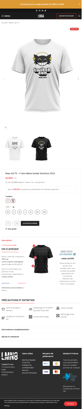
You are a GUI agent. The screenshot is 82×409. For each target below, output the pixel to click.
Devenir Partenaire (66, 16)
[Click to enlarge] (5, 127)
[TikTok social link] (45, 10)
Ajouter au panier (30, 223)
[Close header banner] (79, 4)
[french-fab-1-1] (70, 377)
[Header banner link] (41, 4)
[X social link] (36, 10)
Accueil (4, 23)
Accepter (70, 404)
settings (7, 406)
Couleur (9, 196)
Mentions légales (29, 360)
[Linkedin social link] (42, 10)
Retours (25, 370)
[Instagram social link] (39, 10)
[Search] (79, 16)
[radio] (8, 201)
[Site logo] (41, 16)
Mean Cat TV (14, 23)
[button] (4, 79)
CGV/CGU (26, 362)
